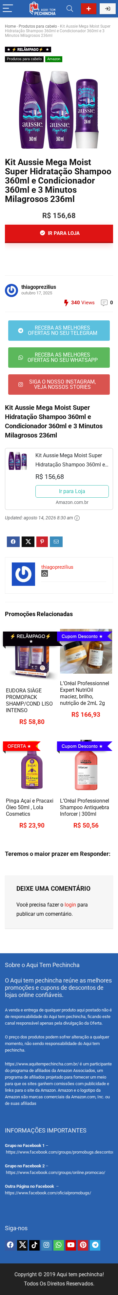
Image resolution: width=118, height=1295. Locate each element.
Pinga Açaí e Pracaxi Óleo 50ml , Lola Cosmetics (29, 807)
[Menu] (8, 8)
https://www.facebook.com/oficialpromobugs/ (48, 1192)
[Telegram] (95, 1245)
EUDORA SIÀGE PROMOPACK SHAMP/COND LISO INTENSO (29, 700)
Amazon (53, 59)
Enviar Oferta (88, 8)
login (70, 905)
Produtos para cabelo (38, 26)
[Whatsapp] (58, 1245)
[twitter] (22, 1245)
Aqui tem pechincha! (80, 1274)
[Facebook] (10, 1245)
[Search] (70, 8)
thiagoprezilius (38, 287)
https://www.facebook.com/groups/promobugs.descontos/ (61, 1152)
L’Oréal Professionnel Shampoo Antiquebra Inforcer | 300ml (84, 807)
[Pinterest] (83, 1245)
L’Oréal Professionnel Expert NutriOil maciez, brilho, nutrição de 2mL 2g (84, 693)
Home (10, 26)
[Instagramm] (46, 1245)
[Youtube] (71, 1245)
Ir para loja (63, 233)
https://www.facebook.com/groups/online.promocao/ (55, 1172)
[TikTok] (34, 1245)
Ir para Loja (72, 491)
